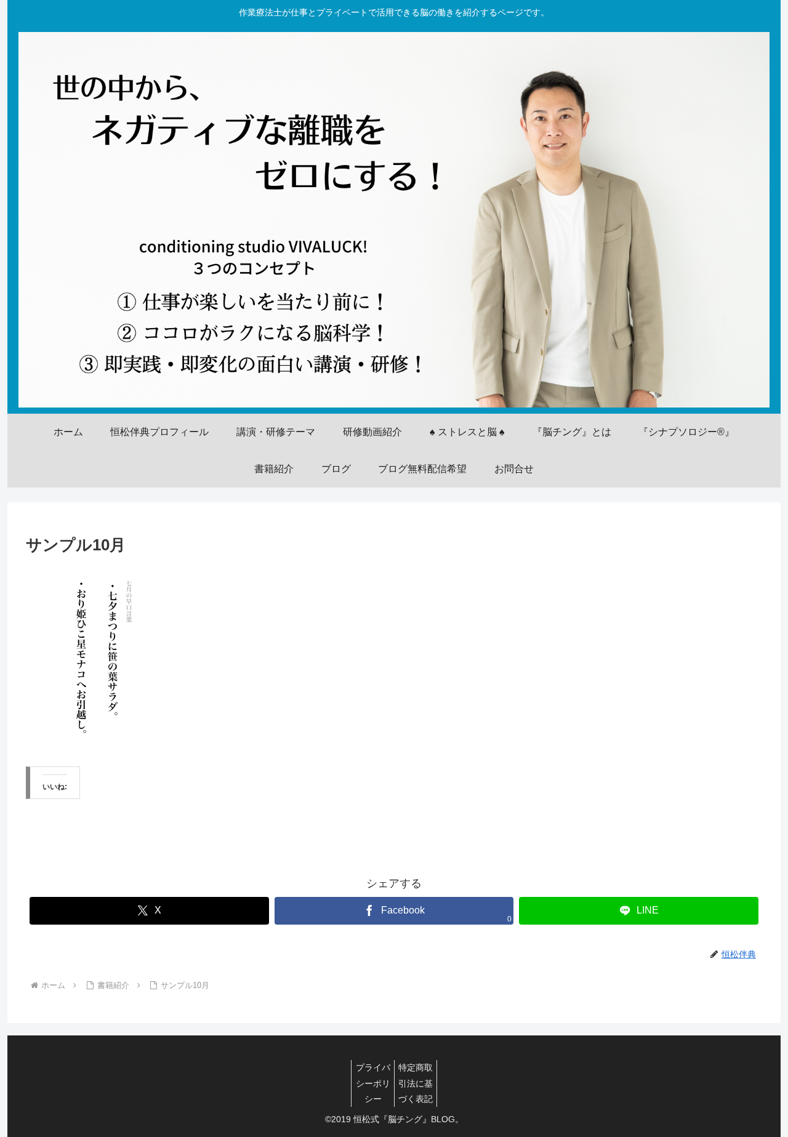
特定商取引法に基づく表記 (415, 1083)
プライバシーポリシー (373, 1083)
